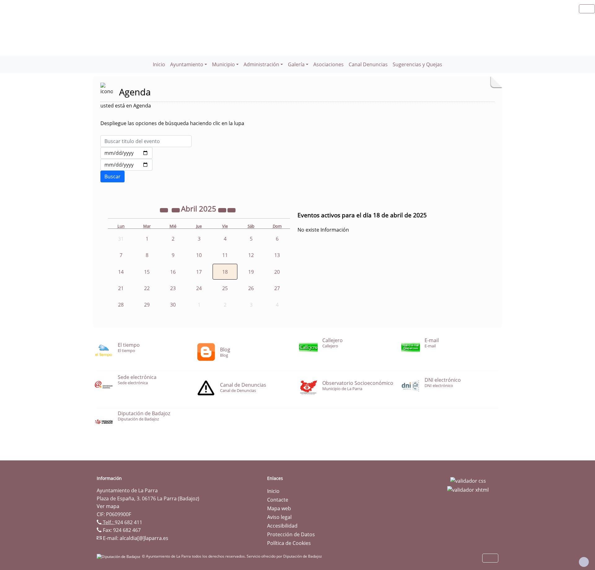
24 (199, 288)
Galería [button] (296, 64)
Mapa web (279, 508)
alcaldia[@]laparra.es (144, 538)
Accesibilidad (282, 525)
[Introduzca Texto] (146, 141)
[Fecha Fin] (126, 165)
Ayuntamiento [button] (186, 64)
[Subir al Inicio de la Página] (584, 562)
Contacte (277, 499)
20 (277, 271)
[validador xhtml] (468, 489)
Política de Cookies (289, 543)
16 (173, 271)
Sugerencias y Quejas (417, 64)
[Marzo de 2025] (176, 209)
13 (277, 255)
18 (225, 271)
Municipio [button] (223, 64)
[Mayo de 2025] (231, 209)
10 (199, 255)
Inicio (159, 64)
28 (121, 304)
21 (121, 288)
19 (251, 271)
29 (147, 304)
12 (251, 255)
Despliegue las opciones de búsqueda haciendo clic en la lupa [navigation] (172, 123)
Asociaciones (328, 64)
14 (121, 271)
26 (251, 288)
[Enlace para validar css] (468, 480)
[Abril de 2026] (222, 209)
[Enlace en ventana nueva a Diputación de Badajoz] (119, 556)
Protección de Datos (291, 534)
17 (199, 271)
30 (173, 304)
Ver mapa (108, 506)
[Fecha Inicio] (126, 153)
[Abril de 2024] (164, 209)
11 (225, 255)
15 (147, 271)
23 (173, 288)
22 (147, 288)
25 (225, 288)
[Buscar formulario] (112, 176)
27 (277, 288)
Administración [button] (261, 64)
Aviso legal (279, 517)
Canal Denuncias (368, 64)
